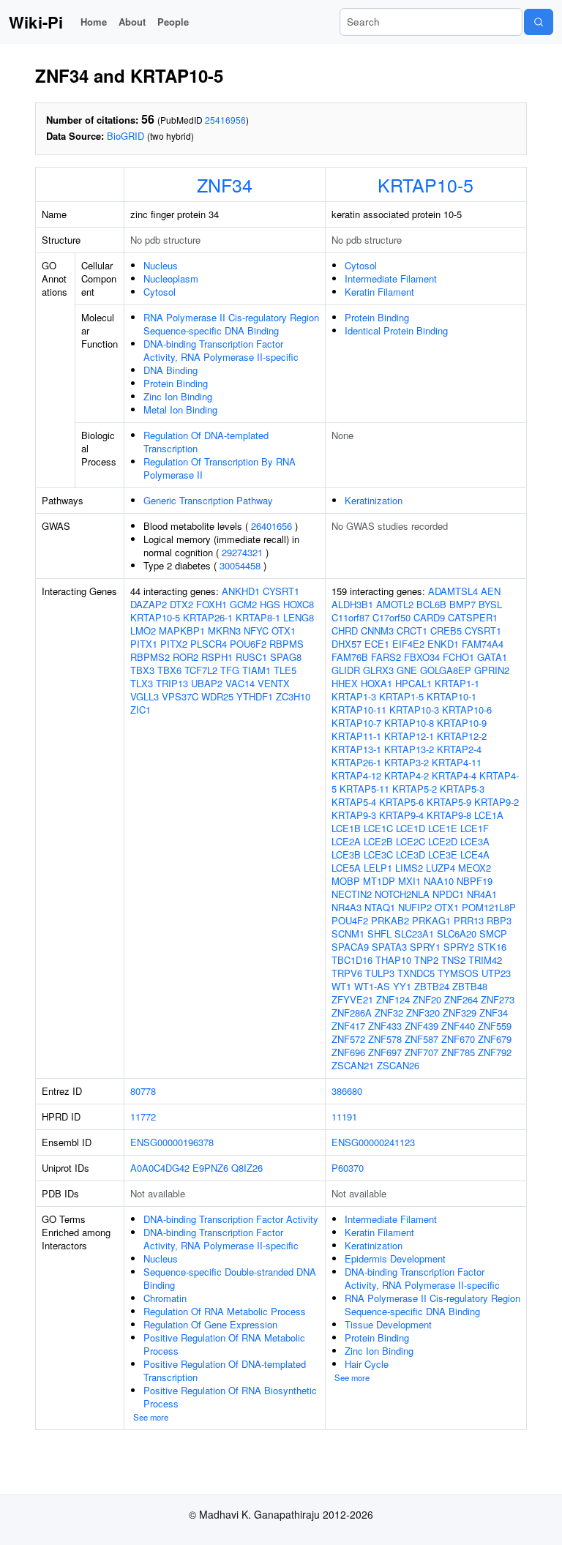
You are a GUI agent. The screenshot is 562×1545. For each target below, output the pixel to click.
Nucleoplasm (170, 278)
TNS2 (453, 960)
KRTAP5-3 (462, 789)
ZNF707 (421, 1052)
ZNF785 (458, 1052)
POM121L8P (489, 907)
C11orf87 (350, 617)
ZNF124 (393, 999)
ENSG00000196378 (172, 1142)
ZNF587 (421, 1039)
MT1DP (379, 881)
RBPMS (286, 644)
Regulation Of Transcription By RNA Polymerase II (219, 468)
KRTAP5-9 (449, 802)
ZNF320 (423, 1013)
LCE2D (442, 841)
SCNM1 (347, 933)
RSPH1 (217, 657)
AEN (491, 591)
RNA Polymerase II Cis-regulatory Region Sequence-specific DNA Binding (231, 323)
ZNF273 (497, 999)
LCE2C (410, 841)
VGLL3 (144, 696)
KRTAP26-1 (208, 617)
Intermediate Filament (391, 278)
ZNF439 (421, 1026)
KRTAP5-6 (401, 802)
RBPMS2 (150, 657)
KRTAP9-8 (449, 815)
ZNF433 (385, 1026)
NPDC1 (448, 894)
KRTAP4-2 (406, 775)
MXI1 (409, 881)
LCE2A (346, 841)
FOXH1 (211, 604)
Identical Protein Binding (396, 330)
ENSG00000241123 (373, 1142)
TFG (229, 670)
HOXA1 (376, 683)
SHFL (379, 933)
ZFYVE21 (352, 999)
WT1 (341, 986)
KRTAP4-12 (356, 775)
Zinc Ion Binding (177, 396)
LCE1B (346, 828)
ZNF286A (351, 1013)
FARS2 (386, 657)
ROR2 (185, 657)
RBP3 (499, 920)
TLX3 (141, 683)
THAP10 (393, 960)
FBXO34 (422, 657)
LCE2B (378, 841)
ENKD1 (443, 644)
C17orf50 (391, 617)
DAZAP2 (148, 604)
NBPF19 (474, 881)
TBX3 (142, 670)
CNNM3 (377, 630)
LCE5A (346, 868)
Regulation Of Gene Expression (210, 1324)
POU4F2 (349, 920)
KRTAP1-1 (457, 683)
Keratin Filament (379, 292)
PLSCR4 (208, 644)
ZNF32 (389, 1013)
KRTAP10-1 (451, 696)
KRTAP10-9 (462, 723)
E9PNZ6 (210, 1168)
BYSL (490, 604)
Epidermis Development (395, 1258)
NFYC (256, 630)
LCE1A (488, 815)
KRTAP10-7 (356, 723)
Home (93, 22)
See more (150, 1417)
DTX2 (181, 604)
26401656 (271, 526)
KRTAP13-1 (356, 749)
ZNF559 (495, 1026)
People (173, 22)
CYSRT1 (281, 591)
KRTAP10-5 (425, 184)
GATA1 (492, 657)
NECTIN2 (351, 894)
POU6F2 (248, 644)
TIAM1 (256, 670)
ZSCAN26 (398, 1065)
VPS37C (180, 696)
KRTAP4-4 (454, 775)
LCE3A (475, 841)
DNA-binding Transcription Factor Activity (230, 1219)
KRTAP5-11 (364, 789)
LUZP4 (440, 868)
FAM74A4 (482, 644)
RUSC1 (251, 657)
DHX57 (346, 644)
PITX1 (143, 644)
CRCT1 (412, 630)
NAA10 (439, 881)
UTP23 (496, 973)
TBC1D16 (351, 960)
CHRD (344, 630)
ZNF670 (458, 1039)
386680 (346, 1091)
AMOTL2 (394, 604)
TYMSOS (458, 973)
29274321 (242, 552)
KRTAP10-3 (414, 710)
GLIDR (345, 670)
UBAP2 (206, 683)
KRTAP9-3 (353, 815)
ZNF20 (427, 999)
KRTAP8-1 (258, 617)
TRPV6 (346, 973)
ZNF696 (348, 1052)
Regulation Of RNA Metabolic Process (224, 1311)
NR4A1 (482, 894)
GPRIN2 (491, 670)
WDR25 (217, 696)
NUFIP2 (415, 907)
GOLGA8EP (445, 670)
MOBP (345, 881)
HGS (270, 604)
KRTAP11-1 (356, 736)
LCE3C (378, 854)
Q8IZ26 (247, 1168)
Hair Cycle (367, 1364)
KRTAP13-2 (409, 749)
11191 (344, 1116)
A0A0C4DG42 (160, 1168)
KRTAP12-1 (409, 736)
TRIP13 (172, 683)
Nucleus (160, 265)
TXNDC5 (416, 973)
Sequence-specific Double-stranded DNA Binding (229, 1278)
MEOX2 (474, 868)
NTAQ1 (379, 907)
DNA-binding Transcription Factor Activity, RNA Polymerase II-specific (221, 350)
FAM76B (349, 657)
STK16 (491, 947)
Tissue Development (388, 1324)
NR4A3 (346, 907)
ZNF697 (385, 1052)
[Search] (538, 22)
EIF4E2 (408, 644)
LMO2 (143, 630)
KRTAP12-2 (462, 736)
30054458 (240, 565)
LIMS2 (409, 868)
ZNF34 (224, 184)
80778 (143, 1091)
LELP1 (378, 868)
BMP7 (462, 604)
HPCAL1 (413, 683)
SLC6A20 (456, 933)
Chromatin (165, 1298)
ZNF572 (348, 1039)
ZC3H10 (293, 696)
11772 (143, 1116)
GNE (407, 670)
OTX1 (283, 630)
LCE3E (442, 854)
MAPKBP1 (182, 630)
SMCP (493, 933)
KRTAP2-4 (459, 749)
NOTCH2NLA (402, 894)
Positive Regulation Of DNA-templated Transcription (224, 1370)
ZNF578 (385, 1039)
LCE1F (474, 828)
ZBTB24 (431, 986)
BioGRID (125, 136)
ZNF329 (459, 1013)
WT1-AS (372, 986)
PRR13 (469, 920)
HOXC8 (298, 604)
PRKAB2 (390, 920)
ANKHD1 (241, 591)
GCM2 (243, 604)
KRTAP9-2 (496, 802)
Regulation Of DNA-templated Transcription (206, 441)
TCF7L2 (200, 670)
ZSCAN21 (352, 1065)
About (132, 22)
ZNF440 (458, 1026)
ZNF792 (495, 1052)
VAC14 (240, 683)
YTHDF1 (254, 696)
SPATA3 (389, 947)
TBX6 (169, 670)
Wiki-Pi (36, 22)
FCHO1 (458, 657)
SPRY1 (425, 947)
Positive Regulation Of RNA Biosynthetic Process (230, 1396)
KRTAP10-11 (358, 710)
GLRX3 (378, 670)
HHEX (344, 683)
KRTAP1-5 (401, 696)
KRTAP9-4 (401, 815)
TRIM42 (485, 960)
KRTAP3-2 (406, 762)
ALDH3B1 (352, 604)
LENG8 (298, 617)
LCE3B (346, 854)
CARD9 (429, 617)
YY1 (402, 986)
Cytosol (159, 292)
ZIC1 (140, 710)
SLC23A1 (414, 933)
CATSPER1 (473, 617)
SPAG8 (285, 657)
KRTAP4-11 (457, 762)
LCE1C (378, 828)
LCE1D (410, 828)
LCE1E (442, 828)
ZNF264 (461, 999)
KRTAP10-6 (467, 710)
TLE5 (285, 670)
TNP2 (426, 960)
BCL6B (431, 604)
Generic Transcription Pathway (208, 500)
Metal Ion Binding (180, 409)
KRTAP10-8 (409, 723)
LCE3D (410, 854)
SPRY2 (458, 947)
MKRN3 (224, 630)
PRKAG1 (431, 920)
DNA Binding (170, 370)
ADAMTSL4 (453, 591)
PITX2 (173, 644)
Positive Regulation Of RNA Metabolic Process (224, 1344)
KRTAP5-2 (414, 789)
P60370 (347, 1168)
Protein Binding (175, 383)
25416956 (225, 119)
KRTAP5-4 (353, 802)
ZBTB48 (469, 986)
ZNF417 (348, 1026)
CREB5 (446, 630)
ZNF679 (495, 1039)
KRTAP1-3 (353, 696)
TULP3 (379, 973)
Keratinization (373, 500)
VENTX (274, 683)
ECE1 (376, 644)
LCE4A (475, 854)
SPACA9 (350, 947)
